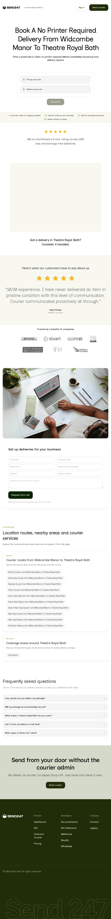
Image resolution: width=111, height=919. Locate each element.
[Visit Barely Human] (81, 350)
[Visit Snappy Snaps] (93, 339)
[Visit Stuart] (52, 338)
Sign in (81, 7)
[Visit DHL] (29, 339)
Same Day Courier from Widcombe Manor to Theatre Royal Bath (35, 578)
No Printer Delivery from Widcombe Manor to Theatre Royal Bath (35, 626)
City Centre (13, 655)
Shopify (65, 840)
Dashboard (40, 821)
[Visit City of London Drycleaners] (33, 349)
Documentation (69, 821)
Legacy (94, 828)
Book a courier (98, 7)
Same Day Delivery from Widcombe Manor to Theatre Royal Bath (35, 602)
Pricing (37, 843)
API (35, 828)
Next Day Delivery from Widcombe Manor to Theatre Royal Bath (35, 620)
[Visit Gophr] (75, 339)
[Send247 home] (11, 7)
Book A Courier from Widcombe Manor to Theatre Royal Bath (34, 572)
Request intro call (21, 495)
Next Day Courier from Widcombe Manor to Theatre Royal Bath (35, 614)
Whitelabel (66, 846)
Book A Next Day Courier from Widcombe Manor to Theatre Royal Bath (38, 608)
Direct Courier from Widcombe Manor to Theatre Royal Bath (33, 590)
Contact (94, 821)
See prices (55, 102)
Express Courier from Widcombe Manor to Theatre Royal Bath (34, 584)
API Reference (68, 828)
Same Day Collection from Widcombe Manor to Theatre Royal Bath (36, 596)
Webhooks (66, 834)
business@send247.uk (34, 7)
